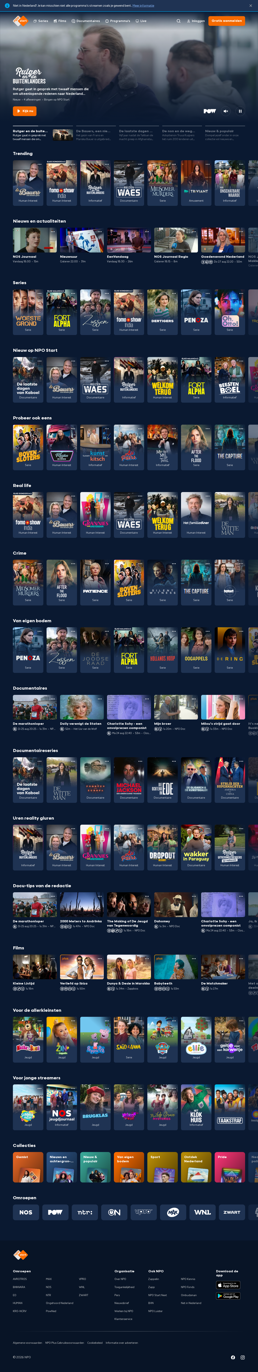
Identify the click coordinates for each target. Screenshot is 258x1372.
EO (14, 1295)
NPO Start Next (157, 1295)
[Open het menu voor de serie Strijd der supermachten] (241, 761)
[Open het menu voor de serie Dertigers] (174, 293)
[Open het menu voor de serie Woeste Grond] (39, 293)
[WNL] (202, 1212)
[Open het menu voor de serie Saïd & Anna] (140, 1020)
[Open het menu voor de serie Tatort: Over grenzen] (241, 563)
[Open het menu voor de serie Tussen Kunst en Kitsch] (107, 428)
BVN (151, 1303)
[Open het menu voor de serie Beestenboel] (241, 361)
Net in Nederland (191, 1303)
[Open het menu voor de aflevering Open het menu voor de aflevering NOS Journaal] (52, 231)
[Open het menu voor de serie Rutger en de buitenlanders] (107, 164)
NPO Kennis (188, 1279)
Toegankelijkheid (124, 1287)
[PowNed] (55, 1212)
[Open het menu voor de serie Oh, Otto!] (241, 293)
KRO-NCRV (19, 1311)
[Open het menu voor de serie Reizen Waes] (140, 164)
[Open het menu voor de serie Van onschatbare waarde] (241, 164)
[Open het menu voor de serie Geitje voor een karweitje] (241, 1020)
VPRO (82, 1279)
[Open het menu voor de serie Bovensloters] (39, 428)
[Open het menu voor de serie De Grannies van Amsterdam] (107, 496)
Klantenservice (123, 1319)
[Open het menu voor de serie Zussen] (107, 293)
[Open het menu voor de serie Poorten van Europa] (107, 761)
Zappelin (153, 1279)
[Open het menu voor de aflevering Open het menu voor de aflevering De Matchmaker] (241, 958)
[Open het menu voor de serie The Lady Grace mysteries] (174, 1088)
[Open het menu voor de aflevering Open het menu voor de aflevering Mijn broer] (193, 698)
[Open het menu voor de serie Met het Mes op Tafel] (174, 428)
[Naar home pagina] (21, 21)
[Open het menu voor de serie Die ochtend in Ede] (174, 761)
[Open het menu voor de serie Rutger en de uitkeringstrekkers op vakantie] (241, 828)
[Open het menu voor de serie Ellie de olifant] (207, 1020)
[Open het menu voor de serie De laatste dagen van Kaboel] (39, 361)
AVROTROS (20, 1279)
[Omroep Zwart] (232, 1212)
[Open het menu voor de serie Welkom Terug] (174, 361)
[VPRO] (144, 1212)
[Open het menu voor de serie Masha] (39, 1020)
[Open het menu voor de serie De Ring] (241, 631)
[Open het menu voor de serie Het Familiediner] (207, 496)
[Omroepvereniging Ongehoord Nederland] (114, 1212)
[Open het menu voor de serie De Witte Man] (241, 496)
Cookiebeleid (95, 1343)
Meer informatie (143, 5)
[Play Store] (228, 1296)
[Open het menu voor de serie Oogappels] (207, 631)
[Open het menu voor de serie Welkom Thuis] (140, 1088)
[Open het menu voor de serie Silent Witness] (174, 563)
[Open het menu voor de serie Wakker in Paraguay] (207, 828)
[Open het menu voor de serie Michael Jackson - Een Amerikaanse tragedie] (140, 761)
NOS (48, 1287)
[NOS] (26, 1212)
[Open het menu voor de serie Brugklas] (107, 1088)
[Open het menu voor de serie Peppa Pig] (107, 1020)
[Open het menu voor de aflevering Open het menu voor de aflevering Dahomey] (193, 896)
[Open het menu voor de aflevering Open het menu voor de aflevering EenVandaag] (147, 231)
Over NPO (120, 1279)
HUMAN (17, 1303)
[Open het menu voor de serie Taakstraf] (241, 1088)
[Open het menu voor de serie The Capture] (241, 428)
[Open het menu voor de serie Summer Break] (39, 1088)
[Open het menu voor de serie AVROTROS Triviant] (207, 164)
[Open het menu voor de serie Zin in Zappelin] (73, 1020)
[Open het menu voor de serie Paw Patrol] (174, 1020)
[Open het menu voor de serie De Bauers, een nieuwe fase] (39, 164)
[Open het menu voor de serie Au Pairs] (140, 428)
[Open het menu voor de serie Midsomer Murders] (174, 164)
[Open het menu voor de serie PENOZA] (207, 293)
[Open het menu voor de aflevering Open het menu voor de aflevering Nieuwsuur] (99, 231)
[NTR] (85, 1212)
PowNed (51, 1311)
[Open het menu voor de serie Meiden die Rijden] (73, 428)
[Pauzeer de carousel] (240, 111)
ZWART (83, 1295)
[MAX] (173, 1212)
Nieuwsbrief (121, 1303)
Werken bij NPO (123, 1311)
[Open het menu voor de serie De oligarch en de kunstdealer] (207, 761)
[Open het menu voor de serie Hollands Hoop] (174, 631)
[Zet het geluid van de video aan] (226, 111)
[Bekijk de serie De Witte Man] (230, 515)
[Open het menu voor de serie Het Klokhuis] (207, 1088)
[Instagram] (242, 1358)
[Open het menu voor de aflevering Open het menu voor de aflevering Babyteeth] (193, 958)
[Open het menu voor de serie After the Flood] (207, 428)
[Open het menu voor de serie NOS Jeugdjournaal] (73, 1088)
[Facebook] (233, 1358)
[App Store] (228, 1285)
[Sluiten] (250, 5)
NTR (48, 1295)
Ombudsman (189, 1295)
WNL (82, 1287)
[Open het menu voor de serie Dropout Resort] (174, 828)
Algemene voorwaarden (27, 1343)
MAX (49, 1279)
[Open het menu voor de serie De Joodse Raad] (107, 631)
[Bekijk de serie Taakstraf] (230, 1107)
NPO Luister (155, 1311)
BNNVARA (19, 1287)
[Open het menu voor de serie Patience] (107, 563)
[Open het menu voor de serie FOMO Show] (73, 164)
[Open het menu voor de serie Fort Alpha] (73, 293)
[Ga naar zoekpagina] (179, 21)
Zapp (151, 1287)
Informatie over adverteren (122, 1343)
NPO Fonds (187, 1287)
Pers (117, 1295)
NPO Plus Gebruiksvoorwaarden (64, 1343)
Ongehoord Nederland (59, 1303)
